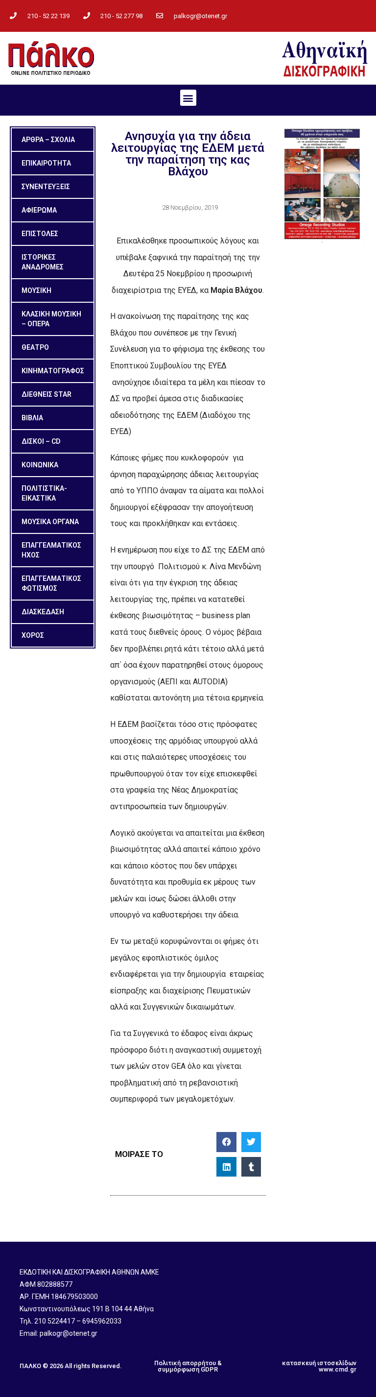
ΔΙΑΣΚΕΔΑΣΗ (43, 612)
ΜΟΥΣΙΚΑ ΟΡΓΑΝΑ (50, 522)
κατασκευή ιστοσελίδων (319, 1363)
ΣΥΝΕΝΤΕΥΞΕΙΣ (46, 187)
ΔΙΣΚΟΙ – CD (41, 441)
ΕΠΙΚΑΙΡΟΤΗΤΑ (46, 163)
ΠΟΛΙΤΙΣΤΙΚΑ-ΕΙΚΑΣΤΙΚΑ (44, 493)
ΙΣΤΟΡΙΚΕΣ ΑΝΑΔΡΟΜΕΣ (43, 262)
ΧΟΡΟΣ (33, 635)
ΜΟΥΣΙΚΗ (36, 290)
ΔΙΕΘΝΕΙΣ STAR (46, 394)
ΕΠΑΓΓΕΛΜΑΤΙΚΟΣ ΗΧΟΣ (51, 550)
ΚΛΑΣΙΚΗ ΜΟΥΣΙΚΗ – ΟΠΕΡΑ (51, 319)
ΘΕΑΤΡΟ (35, 347)
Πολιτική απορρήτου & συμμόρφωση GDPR (188, 1366)
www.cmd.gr (337, 1369)
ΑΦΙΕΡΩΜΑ (39, 210)
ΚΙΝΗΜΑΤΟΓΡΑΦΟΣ (53, 371)
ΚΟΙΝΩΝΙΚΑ (40, 465)
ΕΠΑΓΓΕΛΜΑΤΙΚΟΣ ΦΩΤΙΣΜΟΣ (51, 583)
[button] (188, 98)
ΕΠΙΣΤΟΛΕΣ (40, 234)
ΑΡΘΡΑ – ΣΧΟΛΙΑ (48, 140)
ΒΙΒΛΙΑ (32, 418)
